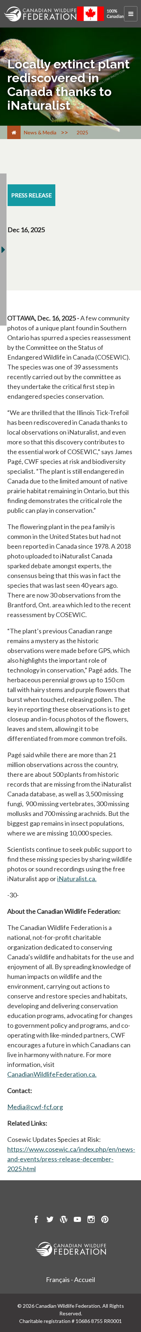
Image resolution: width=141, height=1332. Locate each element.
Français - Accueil (70, 1279)
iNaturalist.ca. (77, 879)
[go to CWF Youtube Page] (77, 1220)
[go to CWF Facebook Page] (36, 1220)
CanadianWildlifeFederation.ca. (52, 1074)
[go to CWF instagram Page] (91, 1220)
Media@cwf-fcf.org (35, 1107)
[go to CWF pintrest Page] (104, 1220)
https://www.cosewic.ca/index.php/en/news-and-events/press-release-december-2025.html (71, 1159)
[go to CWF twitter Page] (50, 1220)
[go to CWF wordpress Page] (63, 1220)
